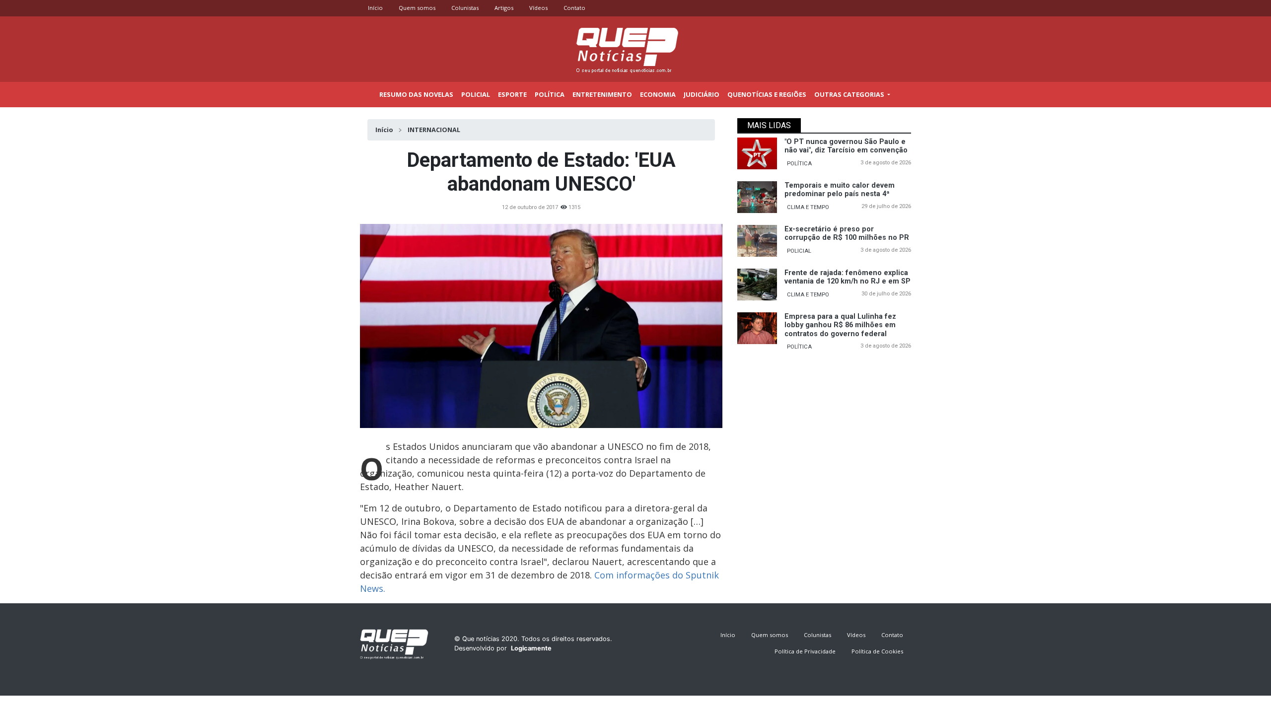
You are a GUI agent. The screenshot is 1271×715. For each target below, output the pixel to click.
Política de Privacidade (805, 651)
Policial (475, 94)
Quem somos (417, 7)
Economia (658, 94)
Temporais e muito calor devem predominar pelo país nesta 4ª (839, 189)
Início (375, 7)
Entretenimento (602, 94)
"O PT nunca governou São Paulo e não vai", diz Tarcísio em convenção (846, 146)
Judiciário (701, 94)
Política (550, 94)
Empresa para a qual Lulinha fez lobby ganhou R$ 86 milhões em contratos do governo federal (840, 325)
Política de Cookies (877, 651)
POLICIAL (799, 251)
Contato (574, 7)
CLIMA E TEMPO (808, 207)
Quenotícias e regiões (766, 94)
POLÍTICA (799, 163)
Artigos (503, 7)
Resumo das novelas (416, 94)
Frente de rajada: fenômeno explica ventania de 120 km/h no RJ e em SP (847, 277)
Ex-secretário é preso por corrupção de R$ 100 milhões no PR (846, 233)
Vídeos (538, 7)
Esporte (512, 94)
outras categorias (850, 94)
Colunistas (465, 7)
